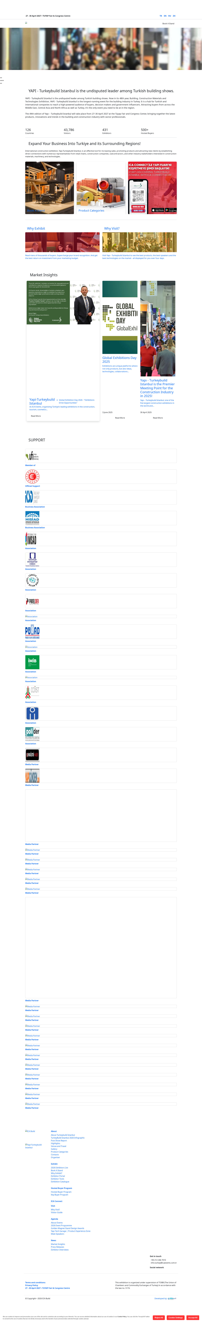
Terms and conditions (35, 1282)
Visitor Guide (56, 1212)
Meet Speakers (57, 1234)
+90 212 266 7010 (158, 1260)
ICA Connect (104, 23)
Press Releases (57, 1247)
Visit (113, 23)
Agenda (121, 23)
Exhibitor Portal (58, 1176)
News (130, 23)
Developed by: (161, 1298)
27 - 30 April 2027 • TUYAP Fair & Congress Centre (47, 1288)
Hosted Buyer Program (85, 23)
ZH (174, 16)
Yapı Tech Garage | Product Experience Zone (70, 1231)
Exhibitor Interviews (60, 1249)
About (59, 23)
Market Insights (58, 1244)
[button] (1, 80)
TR (161, 16)
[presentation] (1, 77)
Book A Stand (168, 23)
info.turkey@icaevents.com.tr (164, 1262)
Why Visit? (55, 1209)
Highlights (55, 1143)
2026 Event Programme (61, 1225)
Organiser (55, 1157)
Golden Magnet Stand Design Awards (67, 1228)
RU (169, 16)
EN (165, 16)
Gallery (54, 1149)
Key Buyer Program (59, 1194)
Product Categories (59, 1151)
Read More (36, 416)
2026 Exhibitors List (59, 1167)
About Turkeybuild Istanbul (63, 1135)
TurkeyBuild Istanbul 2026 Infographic (68, 1137)
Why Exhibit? (56, 1173)
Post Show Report (59, 1140)
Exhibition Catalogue (60, 1181)
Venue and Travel (58, 1146)
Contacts (55, 1154)
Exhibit (69, 23)
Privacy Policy (31, 1285)
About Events (57, 1222)
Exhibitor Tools (57, 1179)
